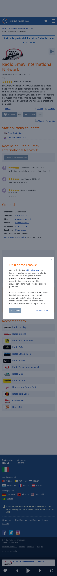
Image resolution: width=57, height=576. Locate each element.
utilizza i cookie (32, 270)
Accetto (15, 310)
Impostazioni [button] (42, 310)
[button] (51, 259)
